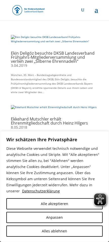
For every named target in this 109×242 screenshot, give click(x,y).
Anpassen (54, 217)
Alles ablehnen (54, 231)
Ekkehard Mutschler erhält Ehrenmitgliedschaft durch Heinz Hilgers (49, 121)
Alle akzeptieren (54, 203)
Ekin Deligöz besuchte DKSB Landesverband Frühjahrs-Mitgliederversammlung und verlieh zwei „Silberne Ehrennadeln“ (53, 57)
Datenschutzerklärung (41, 191)
